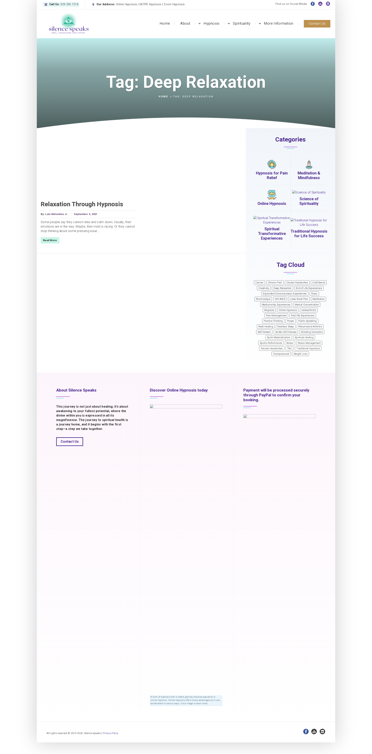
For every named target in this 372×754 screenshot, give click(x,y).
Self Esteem (264, 332)
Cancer (259, 282)
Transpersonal (281, 354)
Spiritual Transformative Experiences (272, 233)
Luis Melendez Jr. (56, 214)
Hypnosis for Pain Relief (272, 175)
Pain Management (276, 315)
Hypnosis (211, 23)
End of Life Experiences (309, 288)
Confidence (318, 282)
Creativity (263, 288)
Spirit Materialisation (278, 337)
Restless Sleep (285, 326)
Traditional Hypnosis (308, 348)
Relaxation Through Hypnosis (82, 204)
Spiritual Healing (304, 337)
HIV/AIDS (280, 299)
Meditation (319, 299)
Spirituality (242, 23)
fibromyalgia (263, 299)
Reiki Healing (265, 326)
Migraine (269, 310)
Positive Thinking (273, 321)
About (185, 23)
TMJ (289, 348)
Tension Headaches (272, 348)
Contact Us (317, 23)
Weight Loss (300, 354)
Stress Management (309, 343)
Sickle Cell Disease (286, 332)
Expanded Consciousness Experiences (285, 293)
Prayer (290, 321)
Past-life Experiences (302, 315)
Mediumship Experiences (276, 304)
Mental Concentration (307, 304)
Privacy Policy (110, 733)
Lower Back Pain (299, 299)
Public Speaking (307, 321)
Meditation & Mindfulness (309, 175)
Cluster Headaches (297, 282)
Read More (50, 240)
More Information (278, 23)
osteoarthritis (308, 310)
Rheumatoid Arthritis (310, 326)
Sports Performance (271, 343)
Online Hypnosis (271, 203)
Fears (314, 293)
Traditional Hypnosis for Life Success (309, 234)
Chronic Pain (275, 282)
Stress (290, 343)
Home (165, 23)
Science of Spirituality (309, 201)
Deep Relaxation (282, 288)
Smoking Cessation (312, 332)
